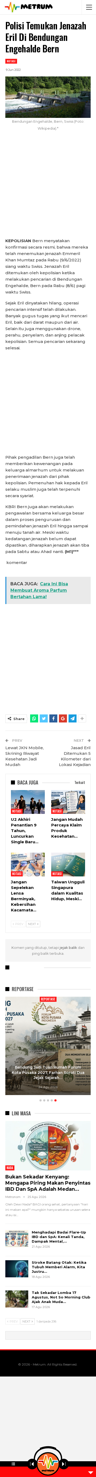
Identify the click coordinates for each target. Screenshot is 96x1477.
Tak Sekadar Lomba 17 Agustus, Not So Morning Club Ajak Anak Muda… (61, 1297)
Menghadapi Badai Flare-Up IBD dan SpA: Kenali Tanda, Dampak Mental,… (59, 1236)
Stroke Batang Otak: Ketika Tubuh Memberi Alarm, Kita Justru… (59, 1267)
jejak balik (69, 947)
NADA (10, 1168)
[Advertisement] (48, 187)
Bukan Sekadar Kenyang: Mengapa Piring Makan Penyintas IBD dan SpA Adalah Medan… (47, 1183)
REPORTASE (21, 999)
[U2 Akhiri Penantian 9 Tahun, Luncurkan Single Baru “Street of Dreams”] (28, 802)
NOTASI (11, 61)
